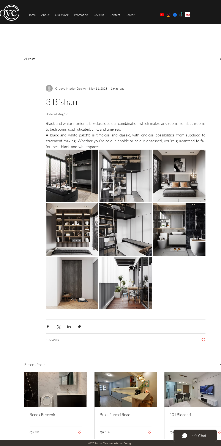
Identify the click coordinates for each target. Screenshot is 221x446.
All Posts (29, 59)
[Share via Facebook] (48, 326)
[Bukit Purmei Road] (126, 389)
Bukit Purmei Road (115, 414)
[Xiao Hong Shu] (187, 14)
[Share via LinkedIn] (69, 326)
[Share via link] (79, 326)
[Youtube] (161, 14)
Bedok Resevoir (42, 414)
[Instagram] (168, 14)
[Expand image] (72, 176)
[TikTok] (181, 14)
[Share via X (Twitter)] (58, 326)
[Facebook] (174, 14)
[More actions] (202, 88)
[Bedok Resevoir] (55, 389)
